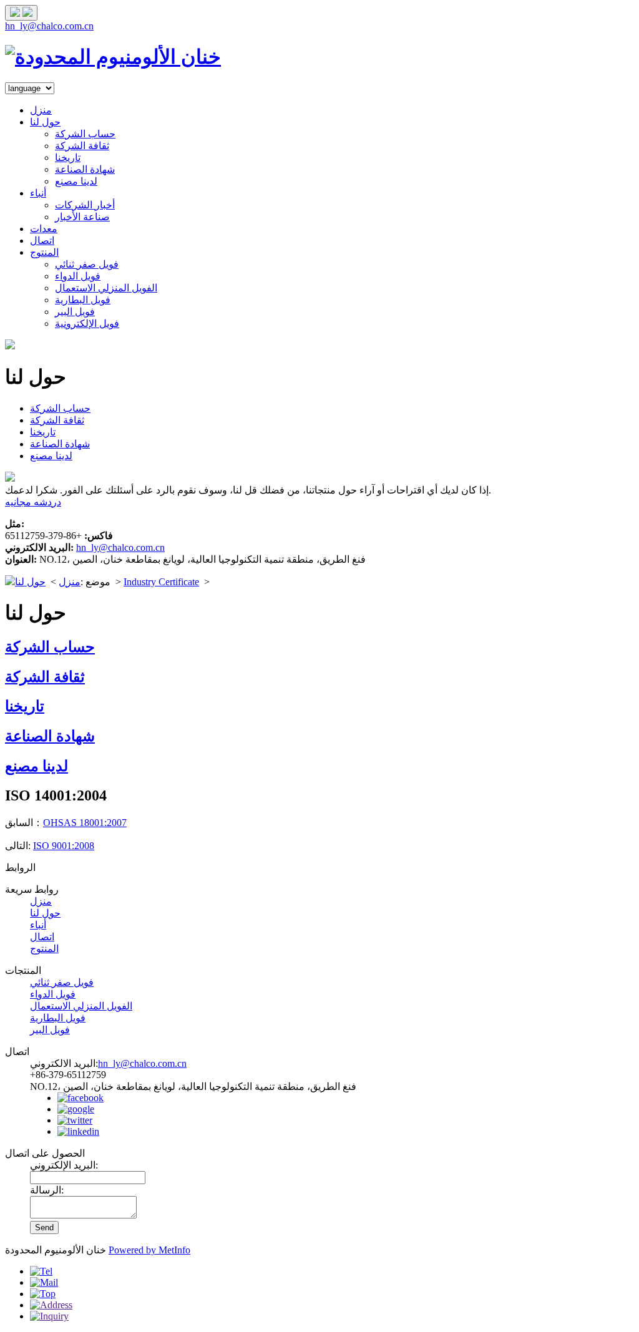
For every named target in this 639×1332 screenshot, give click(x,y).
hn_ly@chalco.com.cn (49, 26)
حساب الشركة (85, 134)
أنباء (38, 193)
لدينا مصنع (76, 181)
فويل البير (75, 311)
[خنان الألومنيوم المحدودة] (113, 57)
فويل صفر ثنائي (87, 264)
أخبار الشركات (85, 205)
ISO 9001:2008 (63, 845)
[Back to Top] (43, 1293)
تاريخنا (67, 157)
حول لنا (45, 122)
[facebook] (80, 1097)
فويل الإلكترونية (87, 323)
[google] (75, 1109)
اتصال (42, 240)
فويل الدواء (77, 276)
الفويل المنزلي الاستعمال (106, 288)
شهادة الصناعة (85, 169)
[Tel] (41, 1271)
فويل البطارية (82, 299)
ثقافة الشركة (82, 145)
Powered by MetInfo (149, 1250)
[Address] (51, 1305)
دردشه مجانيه (33, 502)
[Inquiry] (49, 1316)
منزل (41, 110)
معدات (43, 228)
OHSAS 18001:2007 (85, 822)
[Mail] (44, 1282)
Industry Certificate (161, 581)
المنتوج (44, 252)
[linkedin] (78, 1131)
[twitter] (74, 1120)
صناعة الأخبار (82, 216)
